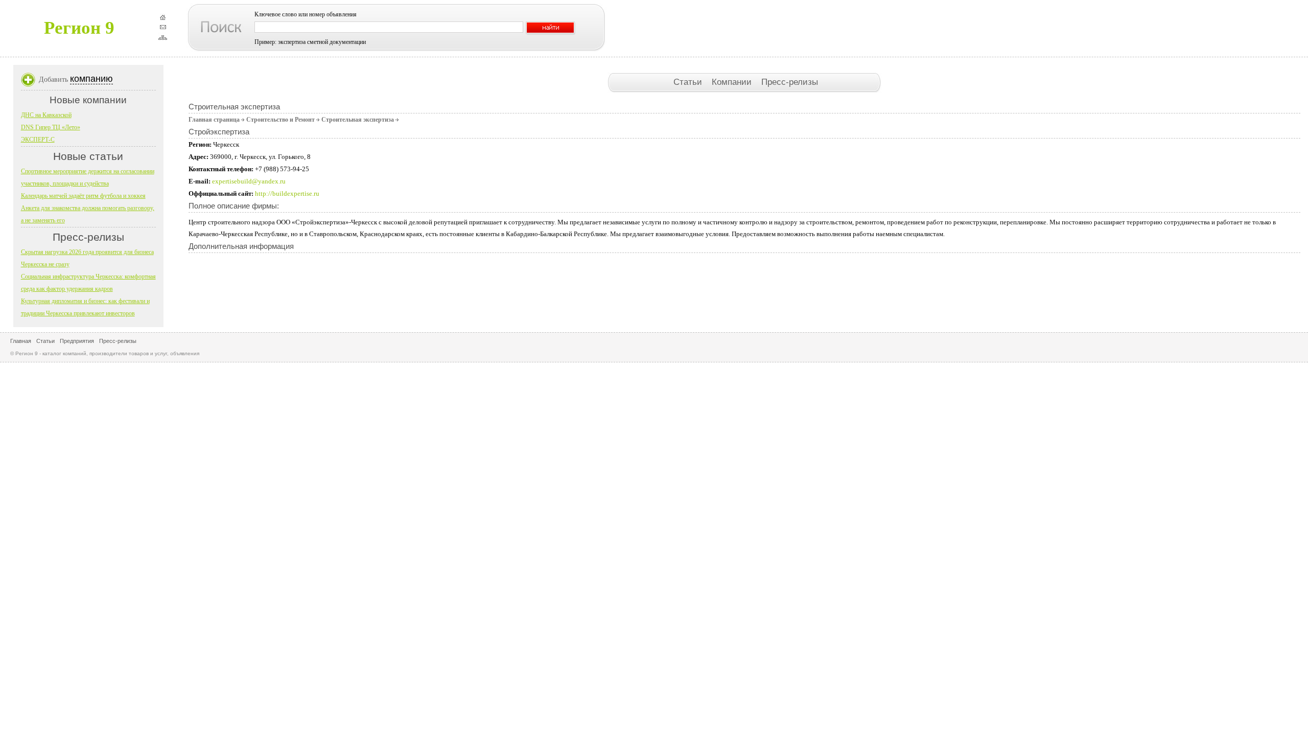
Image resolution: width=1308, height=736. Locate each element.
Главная (20, 341)
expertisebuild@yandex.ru (249, 181)
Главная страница (214, 119)
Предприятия (77, 341)
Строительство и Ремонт (280, 119)
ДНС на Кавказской (46, 115)
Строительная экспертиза (357, 119)
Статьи (689, 82)
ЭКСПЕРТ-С (38, 139)
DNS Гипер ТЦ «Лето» (50, 127)
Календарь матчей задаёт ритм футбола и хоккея (83, 195)
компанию (91, 79)
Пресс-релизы (789, 82)
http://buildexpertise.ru (287, 193)
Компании (733, 82)
